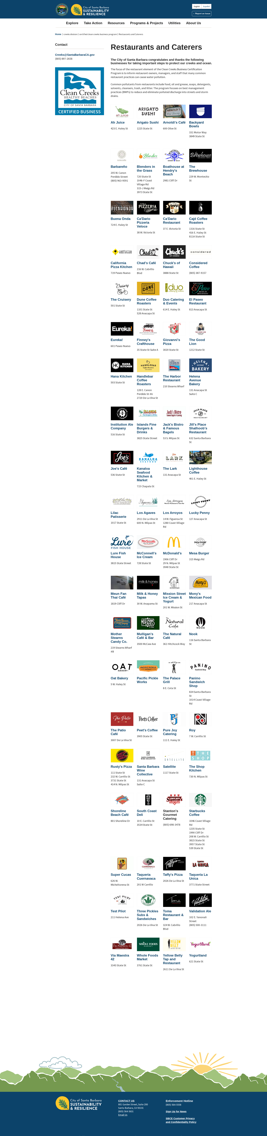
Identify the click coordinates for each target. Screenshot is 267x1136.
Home (58, 34)
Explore (72, 23)
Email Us (122, 1114)
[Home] (90, 9)
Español (206, 6)
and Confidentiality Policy (181, 1122)
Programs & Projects (146, 23)
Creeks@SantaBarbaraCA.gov (75, 54)
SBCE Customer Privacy (180, 1118)
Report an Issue (202, 13)
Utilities (174, 23)
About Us (193, 23)
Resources (116, 23)
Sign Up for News (176, 1111)
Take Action (93, 23)
